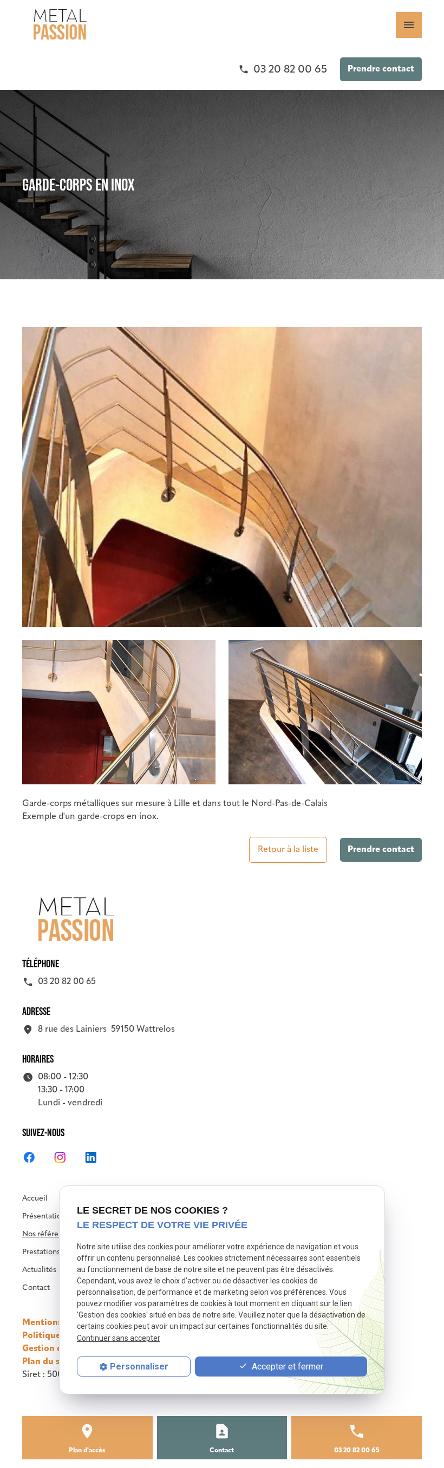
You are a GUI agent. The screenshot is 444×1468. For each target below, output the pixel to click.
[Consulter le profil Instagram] (60, 1157)
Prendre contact (381, 69)
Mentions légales (57, 1323)
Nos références (48, 1234)
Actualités (39, 1270)
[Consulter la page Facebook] (29, 1157)
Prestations (41, 1252)
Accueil (35, 1199)
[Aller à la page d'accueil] (60, 24)
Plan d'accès (87, 1450)
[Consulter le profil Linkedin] (90, 1157)
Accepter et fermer (286, 1366)
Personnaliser (139, 1366)
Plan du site (46, 1362)
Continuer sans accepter (118, 1338)
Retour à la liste (288, 850)
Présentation (44, 1217)
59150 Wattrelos (106, 1029)
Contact (36, 1288)
